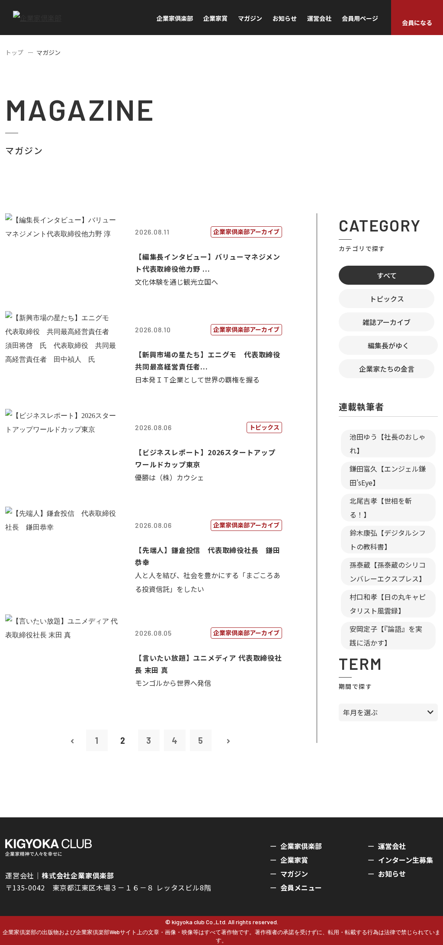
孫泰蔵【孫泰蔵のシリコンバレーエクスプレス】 (388, 571)
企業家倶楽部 (175, 18)
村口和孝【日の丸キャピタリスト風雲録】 (388, 603)
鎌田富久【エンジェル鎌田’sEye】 (388, 475)
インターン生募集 (405, 860)
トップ (14, 52)
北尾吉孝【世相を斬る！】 (381, 507)
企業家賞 (215, 18)
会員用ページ (360, 18)
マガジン (250, 18)
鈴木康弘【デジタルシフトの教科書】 (388, 539)
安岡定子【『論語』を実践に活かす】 (386, 636)
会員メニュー (301, 887)
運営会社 (319, 18)
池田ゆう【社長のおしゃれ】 (388, 443)
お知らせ (285, 18)
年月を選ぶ (360, 712)
